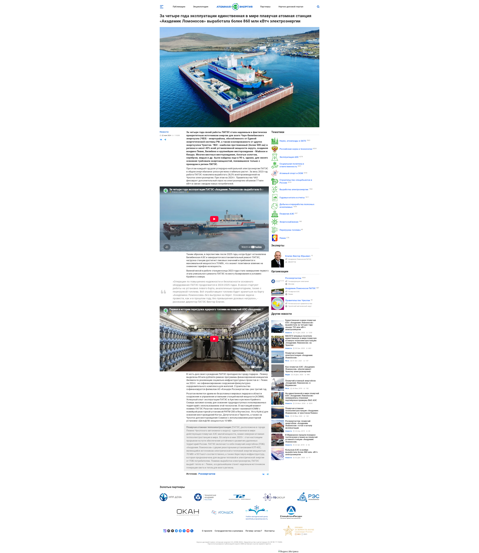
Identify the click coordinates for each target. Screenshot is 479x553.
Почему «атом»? (253, 531)
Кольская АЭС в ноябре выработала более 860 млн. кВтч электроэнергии (301, 452)
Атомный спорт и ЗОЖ (291, 173)
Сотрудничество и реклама (229, 531)
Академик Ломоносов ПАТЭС (299, 259)
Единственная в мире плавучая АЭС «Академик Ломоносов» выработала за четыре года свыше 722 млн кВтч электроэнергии (300, 325)
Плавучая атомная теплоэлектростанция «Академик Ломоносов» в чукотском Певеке (301, 410)
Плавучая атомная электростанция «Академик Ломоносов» (299, 355)
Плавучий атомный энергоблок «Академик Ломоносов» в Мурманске (300, 383)
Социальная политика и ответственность (292, 165)
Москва (291, 284)
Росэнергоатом (206, 473)
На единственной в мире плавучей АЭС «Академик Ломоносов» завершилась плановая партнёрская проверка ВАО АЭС (302, 396)
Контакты (270, 531)
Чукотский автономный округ (300, 306)
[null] (161, 139)
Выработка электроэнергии (294, 189)
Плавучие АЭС (287, 214)
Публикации (179, 6)
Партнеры (265, 6)
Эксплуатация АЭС (289, 157)
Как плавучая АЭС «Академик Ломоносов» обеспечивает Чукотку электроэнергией (300, 369)
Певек (283, 238)
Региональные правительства (300, 303)
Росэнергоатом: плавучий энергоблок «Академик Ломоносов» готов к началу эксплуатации (298, 424)
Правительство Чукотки (297, 300)
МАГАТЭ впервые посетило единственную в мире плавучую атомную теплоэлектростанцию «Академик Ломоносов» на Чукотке (301, 340)
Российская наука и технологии (296, 149)
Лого (235, 6)
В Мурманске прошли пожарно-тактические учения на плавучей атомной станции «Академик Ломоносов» (301, 438)
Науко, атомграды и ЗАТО (293, 141)
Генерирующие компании (298, 281)
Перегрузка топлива (290, 230)
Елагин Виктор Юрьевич (297, 256)
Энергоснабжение (289, 222)
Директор (292, 262)
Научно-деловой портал (291, 6)
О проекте (207, 531)
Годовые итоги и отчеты (292, 197)
